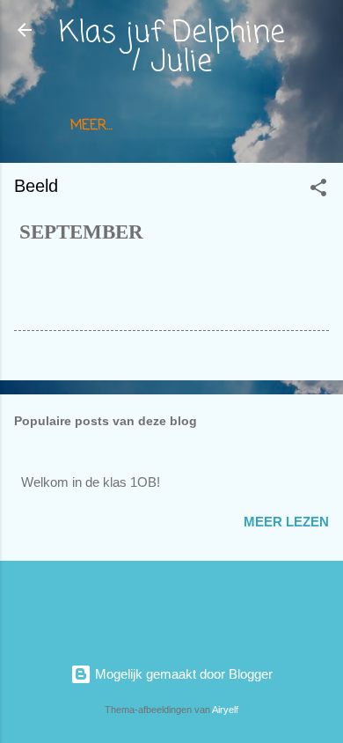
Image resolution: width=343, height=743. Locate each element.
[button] (318, 190)
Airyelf (225, 709)
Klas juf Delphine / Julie (172, 48)
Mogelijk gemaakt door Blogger (182, 673)
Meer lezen (286, 521)
